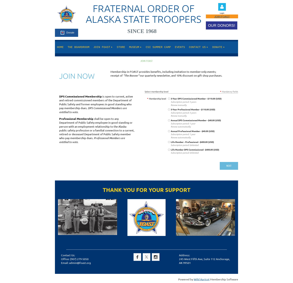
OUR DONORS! (221, 25)
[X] (146, 257)
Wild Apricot (202, 279)
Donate (70, 32)
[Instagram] (155, 257)
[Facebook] (137, 257)
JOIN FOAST (222, 16)
